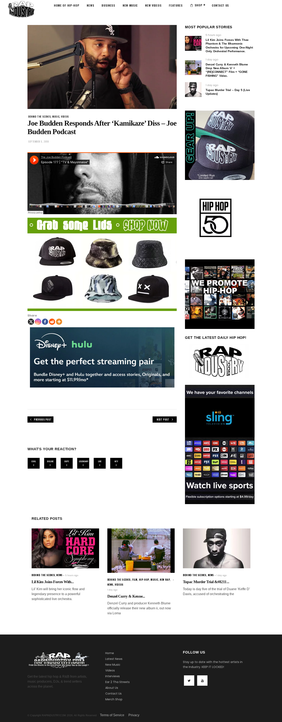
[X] (31, 322)
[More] (59, 322)
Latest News (113, 659)
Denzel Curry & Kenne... (126, 596)
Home (109, 653)
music (55, 116)
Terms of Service (112, 715)
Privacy (133, 715)
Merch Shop (113, 699)
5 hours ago (213, 35)
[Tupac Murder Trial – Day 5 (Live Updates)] (193, 89)
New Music (112, 665)
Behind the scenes (39, 116)
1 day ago (212, 59)
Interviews (112, 676)
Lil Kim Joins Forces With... (53, 582)
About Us (111, 688)
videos (65, 116)
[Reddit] (52, 322)
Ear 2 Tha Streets (117, 682)
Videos (110, 670)
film (134, 579)
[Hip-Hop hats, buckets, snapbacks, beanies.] (102, 264)
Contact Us (113, 693)
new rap (165, 579)
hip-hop (144, 579)
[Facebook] (45, 322)
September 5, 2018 (38, 141)
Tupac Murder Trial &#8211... (206, 582)
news (59, 575)
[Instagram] (38, 322)
